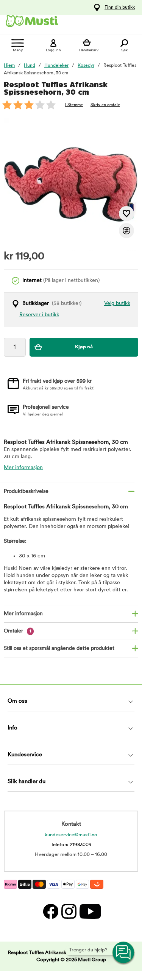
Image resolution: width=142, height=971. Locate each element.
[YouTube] (89, 911)
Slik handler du (26, 782)
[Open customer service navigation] (124, 953)
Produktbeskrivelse (26, 491)
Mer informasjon (23, 468)
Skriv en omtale (105, 105)
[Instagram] (68, 911)
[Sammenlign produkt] (126, 230)
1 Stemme (74, 105)
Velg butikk (117, 303)
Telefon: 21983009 (71, 844)
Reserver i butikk (39, 315)
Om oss (17, 701)
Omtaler (17, 631)
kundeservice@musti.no (71, 835)
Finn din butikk (120, 7)
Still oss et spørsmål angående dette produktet (59, 648)
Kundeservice (25, 755)
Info (12, 728)
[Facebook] (50, 911)
